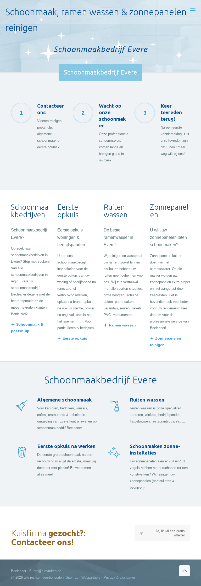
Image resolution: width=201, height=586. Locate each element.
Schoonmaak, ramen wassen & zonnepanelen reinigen (96, 15)
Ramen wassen (122, 325)
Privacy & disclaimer (119, 577)
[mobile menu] (192, 8)
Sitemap (72, 577)
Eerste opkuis (75, 338)
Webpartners (90, 577)
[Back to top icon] (184, 570)
